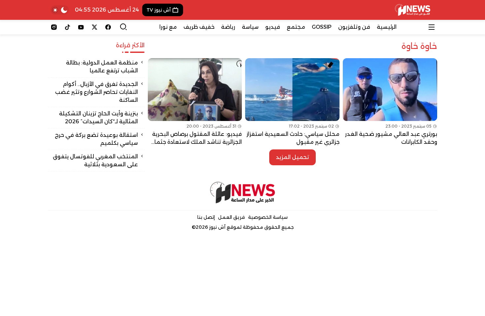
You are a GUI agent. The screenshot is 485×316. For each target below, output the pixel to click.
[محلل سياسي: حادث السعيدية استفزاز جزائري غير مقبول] (292, 102)
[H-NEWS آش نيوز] (412, 10)
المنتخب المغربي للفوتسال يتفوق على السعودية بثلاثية (95, 160)
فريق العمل (231, 217)
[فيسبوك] (108, 27)
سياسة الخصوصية (268, 217)
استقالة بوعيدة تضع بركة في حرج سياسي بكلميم (96, 139)
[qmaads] (242, 192)
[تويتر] (94, 27)
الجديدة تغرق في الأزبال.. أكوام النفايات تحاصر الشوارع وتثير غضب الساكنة (96, 92)
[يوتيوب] (81, 27)
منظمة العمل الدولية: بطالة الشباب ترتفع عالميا (102, 66)
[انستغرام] (54, 27)
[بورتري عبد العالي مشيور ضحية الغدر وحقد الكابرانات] (390, 102)
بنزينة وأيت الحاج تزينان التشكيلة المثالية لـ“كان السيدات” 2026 (98, 117)
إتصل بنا (206, 217)
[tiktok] (67, 27)
